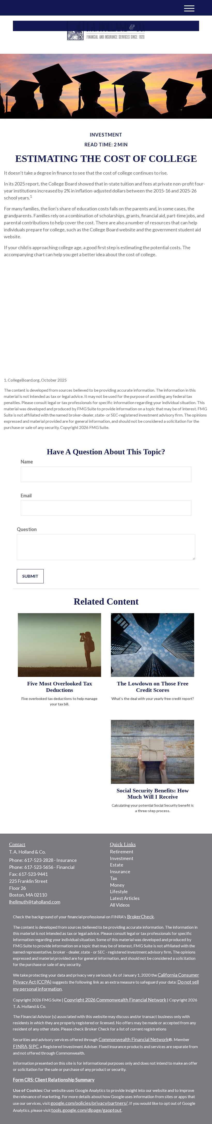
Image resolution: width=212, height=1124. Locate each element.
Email (26, 495)
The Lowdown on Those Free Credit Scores (152, 686)
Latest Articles (125, 898)
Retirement (121, 851)
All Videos (120, 905)
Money (117, 885)
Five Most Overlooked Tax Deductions (59, 686)
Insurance (120, 871)
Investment (121, 858)
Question (27, 529)
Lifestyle (119, 891)
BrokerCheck (140, 916)
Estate (116, 865)
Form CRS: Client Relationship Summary (54, 1080)
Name (27, 461)
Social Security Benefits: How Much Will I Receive (153, 793)
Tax (113, 878)
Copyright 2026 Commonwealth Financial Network (115, 1000)
